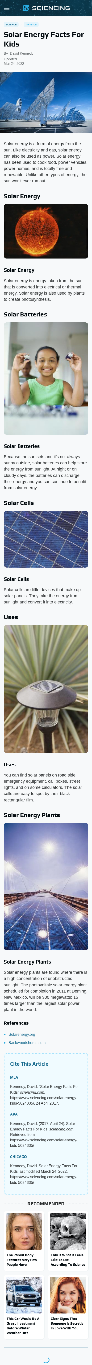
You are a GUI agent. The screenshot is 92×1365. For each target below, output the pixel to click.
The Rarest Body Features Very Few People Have (22, 1260)
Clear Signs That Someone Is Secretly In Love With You (67, 1323)
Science (11, 24)
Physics (31, 24)
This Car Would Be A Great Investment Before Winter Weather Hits (23, 1326)
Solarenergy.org (21, 1034)
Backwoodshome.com (27, 1043)
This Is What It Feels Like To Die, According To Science (68, 1260)
